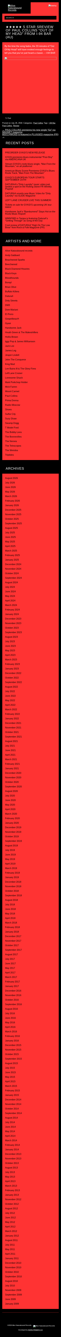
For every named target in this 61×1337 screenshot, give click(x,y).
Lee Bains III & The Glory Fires (20, 368)
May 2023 (10, 650)
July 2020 (10, 795)
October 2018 (12, 891)
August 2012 (11, 1208)
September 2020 (13, 786)
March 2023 (11, 659)
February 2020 (12, 818)
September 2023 (13, 632)
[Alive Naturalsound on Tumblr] (27, 1317)
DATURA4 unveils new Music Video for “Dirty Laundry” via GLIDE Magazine (28, 194)
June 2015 (10, 1072)
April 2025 (10, 546)
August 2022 (11, 687)
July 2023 (10, 641)
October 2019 (12, 836)
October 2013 (12, 1163)
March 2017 (11, 977)
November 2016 (13, 995)
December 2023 (13, 619)
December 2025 (13, 510)
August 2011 (11, 1240)
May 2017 (10, 968)
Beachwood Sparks (15, 260)
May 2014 (10, 1131)
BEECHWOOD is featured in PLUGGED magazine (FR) (30, 135)
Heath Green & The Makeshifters (21, 332)
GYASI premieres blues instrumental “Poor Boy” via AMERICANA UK (29, 158)
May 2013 (10, 1177)
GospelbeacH (12, 319)
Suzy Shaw (11, 418)
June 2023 (10, 646)
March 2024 (11, 605)
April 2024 (10, 600)
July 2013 (10, 1172)
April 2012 (10, 1226)
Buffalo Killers (12, 291)
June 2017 (10, 963)
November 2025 (13, 514)
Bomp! (8, 282)
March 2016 (11, 1031)
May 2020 (10, 805)
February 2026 (12, 501)
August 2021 (11, 741)
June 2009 (10, 1299)
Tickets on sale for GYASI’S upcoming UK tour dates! (28, 206)
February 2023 (12, 664)
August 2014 (11, 1118)
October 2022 (12, 678)
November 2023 (13, 623)
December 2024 (13, 564)
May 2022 (10, 700)
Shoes (8, 409)
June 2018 (10, 909)
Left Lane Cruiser (13, 373)
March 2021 (11, 759)
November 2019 (13, 832)
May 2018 (10, 913)
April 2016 (10, 1027)
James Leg (10, 350)
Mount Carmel (12, 391)
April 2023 (10, 655)
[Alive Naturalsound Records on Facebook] (21, 1317)
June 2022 (10, 696)
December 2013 (13, 1154)
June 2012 (10, 1217)
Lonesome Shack (14, 378)
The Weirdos (11, 450)
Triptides (9, 455)
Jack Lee (9, 346)
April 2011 (10, 1254)
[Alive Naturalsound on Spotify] (51, 1317)
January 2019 (12, 877)
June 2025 (10, 537)
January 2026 (12, 505)
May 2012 (10, 1222)
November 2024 (13, 569)
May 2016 (10, 1022)
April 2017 (10, 972)
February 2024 (12, 609)
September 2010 (13, 1276)
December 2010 (13, 1263)
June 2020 (10, 800)
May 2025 (10, 541)
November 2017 (13, 941)
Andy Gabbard (12, 255)
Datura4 (9, 296)
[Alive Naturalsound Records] (16, 10)
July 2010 (10, 1285)
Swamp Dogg (12, 423)
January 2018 (12, 932)
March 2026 (11, 496)
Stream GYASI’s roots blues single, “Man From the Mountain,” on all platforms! (30, 165)
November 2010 (13, 1267)
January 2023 (12, 668)
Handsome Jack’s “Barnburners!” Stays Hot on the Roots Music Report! (30, 212)
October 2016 (12, 1000)
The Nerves (11, 441)
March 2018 (11, 922)
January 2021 (12, 768)
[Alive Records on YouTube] (39, 1317)
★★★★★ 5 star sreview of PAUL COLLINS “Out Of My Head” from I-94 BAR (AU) (30, 32)
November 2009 (13, 1290)
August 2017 (11, 954)
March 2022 (11, 709)
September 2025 (13, 523)
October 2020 (12, 782)
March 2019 (11, 868)
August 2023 (11, 637)
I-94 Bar (52, 123)
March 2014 (11, 1140)
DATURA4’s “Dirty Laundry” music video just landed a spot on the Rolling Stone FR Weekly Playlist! (28, 186)
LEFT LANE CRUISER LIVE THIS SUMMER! (28, 200)
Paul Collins (38, 123)
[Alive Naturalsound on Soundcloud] (45, 1317)
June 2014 (10, 1127)
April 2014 (10, 1136)
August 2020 (11, 791)
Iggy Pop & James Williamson (20, 341)
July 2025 (10, 532)
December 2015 (13, 1045)
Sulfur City (10, 414)
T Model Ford (12, 427)
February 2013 (12, 1190)
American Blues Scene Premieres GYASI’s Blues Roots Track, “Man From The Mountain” (30, 172)
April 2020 (10, 809)
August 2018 (11, 900)
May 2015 (10, 1077)
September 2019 (13, 841)
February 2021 (12, 764)
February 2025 (12, 555)
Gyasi (8, 323)
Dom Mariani (11, 309)
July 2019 (10, 850)
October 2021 (12, 732)
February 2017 (12, 981)
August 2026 (11, 478)
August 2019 (11, 845)
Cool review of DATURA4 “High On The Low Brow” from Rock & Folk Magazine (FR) (27, 226)
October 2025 (12, 519)
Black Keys (10, 273)
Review (16, 126)
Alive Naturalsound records (18, 251)
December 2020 (13, 773)
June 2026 (10, 487)
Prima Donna (11, 400)
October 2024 (12, 573)
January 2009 (12, 1304)
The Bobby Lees (13, 432)
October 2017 (12, 945)
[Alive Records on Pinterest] (33, 1317)
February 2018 (12, 927)
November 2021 (13, 727)
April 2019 (10, 864)
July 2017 (10, 959)
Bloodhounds (12, 278)
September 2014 (13, 1113)
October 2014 (12, 1108)
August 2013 (11, 1167)
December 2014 (13, 1099)
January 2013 (12, 1195)
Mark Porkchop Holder (16, 382)
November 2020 (13, 777)
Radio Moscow (12, 405)
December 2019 (13, 827)
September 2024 (13, 578)
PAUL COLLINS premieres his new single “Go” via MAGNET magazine (28, 131)
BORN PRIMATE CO (35, 1330)
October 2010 (12, 1272)
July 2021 (10, 746)
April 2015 (10, 1081)
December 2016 (13, 991)
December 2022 (13, 673)
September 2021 (13, 736)
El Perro (9, 314)
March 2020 (11, 814)
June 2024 (10, 591)
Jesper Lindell (12, 355)
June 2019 (10, 854)
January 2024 (12, 614)
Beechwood (11, 264)
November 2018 (13, 886)
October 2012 (12, 1204)
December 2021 (13, 723)
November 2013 (13, 1158)
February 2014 (12, 1145)
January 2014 (12, 1149)
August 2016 (11, 1009)
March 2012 (11, 1231)
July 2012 (10, 1213)
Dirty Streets (11, 300)
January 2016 (12, 1040)
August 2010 (11, 1281)
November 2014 (13, 1104)
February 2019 (12, 873)
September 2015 (13, 1059)
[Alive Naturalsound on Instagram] (15, 1317)
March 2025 (11, 550)
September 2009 (13, 1294)
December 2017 (13, 936)
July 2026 (10, 482)
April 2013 (10, 1181)
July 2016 (10, 1013)
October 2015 (12, 1054)
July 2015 (10, 1068)
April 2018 (10, 918)
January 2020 (12, 823)
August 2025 (11, 528)
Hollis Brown (11, 337)
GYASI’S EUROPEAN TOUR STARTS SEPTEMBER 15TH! (24, 178)
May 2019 (10, 859)
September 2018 (13, 895)
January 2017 (12, 986)
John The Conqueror (15, 359)
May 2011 (10, 1249)
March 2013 (11, 1186)
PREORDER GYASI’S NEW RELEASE (25, 152)
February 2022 (12, 714)
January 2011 (12, 1258)
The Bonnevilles (13, 437)
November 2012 (13, 1199)
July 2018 (10, 904)
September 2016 (13, 1004)
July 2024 (10, 587)
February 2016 (12, 1036)
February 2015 (12, 1090)
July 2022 (10, 691)
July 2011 (10, 1245)
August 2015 (11, 1063)
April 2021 (10, 755)
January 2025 (12, 560)
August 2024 (11, 582)
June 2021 (10, 750)
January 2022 (12, 718)
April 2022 (10, 705)
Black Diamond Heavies (17, 269)
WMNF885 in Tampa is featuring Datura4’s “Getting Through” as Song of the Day (26, 219)
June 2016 (10, 1018)
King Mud (10, 364)
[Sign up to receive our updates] (10, 1317)
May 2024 (10, 596)
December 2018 (13, 882)
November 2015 (13, 1050)
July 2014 (10, 1122)
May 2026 (10, 492)
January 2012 (12, 1236)
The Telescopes (13, 446)
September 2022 (13, 682)
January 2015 (12, 1095)
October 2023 (12, 628)
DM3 (7, 305)
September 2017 (13, 950)
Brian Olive (10, 287)
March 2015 (11, 1086)
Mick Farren (11, 387)
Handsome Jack (13, 328)
